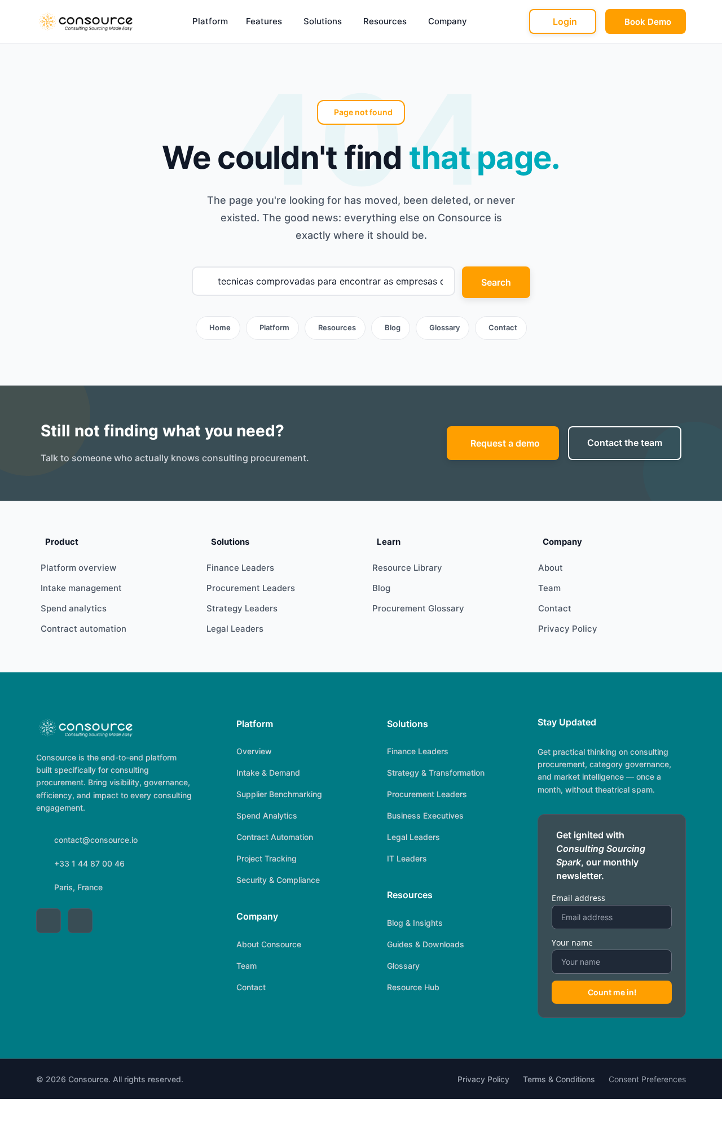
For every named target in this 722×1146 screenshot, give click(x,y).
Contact (502, 327)
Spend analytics (74, 608)
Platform (210, 21)
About (550, 567)
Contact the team (624, 442)
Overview (254, 751)
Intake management (81, 588)
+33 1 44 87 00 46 (89, 863)
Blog (392, 327)
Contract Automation (274, 837)
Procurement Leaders (250, 588)
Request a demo (505, 443)
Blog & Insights (415, 923)
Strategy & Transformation (436, 772)
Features (264, 21)
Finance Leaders (240, 567)
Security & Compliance (278, 880)
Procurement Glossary (418, 608)
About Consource (268, 944)
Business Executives (425, 815)
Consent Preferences (647, 1079)
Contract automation (83, 628)
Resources (385, 21)
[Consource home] (85, 21)
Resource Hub (413, 987)
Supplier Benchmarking (279, 794)
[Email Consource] (80, 920)
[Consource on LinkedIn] (48, 920)
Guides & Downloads (425, 944)
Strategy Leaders (242, 608)
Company (447, 21)
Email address (578, 898)
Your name (572, 942)
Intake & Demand (268, 772)
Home (220, 327)
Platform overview (78, 567)
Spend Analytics (266, 815)
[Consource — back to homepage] (85, 728)
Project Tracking (266, 858)
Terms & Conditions (559, 1079)
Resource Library (407, 567)
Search (496, 282)
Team (549, 588)
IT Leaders (407, 858)
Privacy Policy (567, 628)
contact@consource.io (96, 840)
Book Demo (647, 21)
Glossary (444, 327)
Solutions (322, 21)
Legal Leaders (234, 628)
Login (565, 21)
